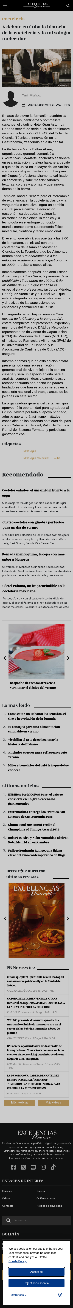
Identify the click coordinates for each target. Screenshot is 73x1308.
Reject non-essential (36, 1283)
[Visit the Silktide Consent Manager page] (60, 1295)
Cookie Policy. (18, 1261)
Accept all (36, 1272)
